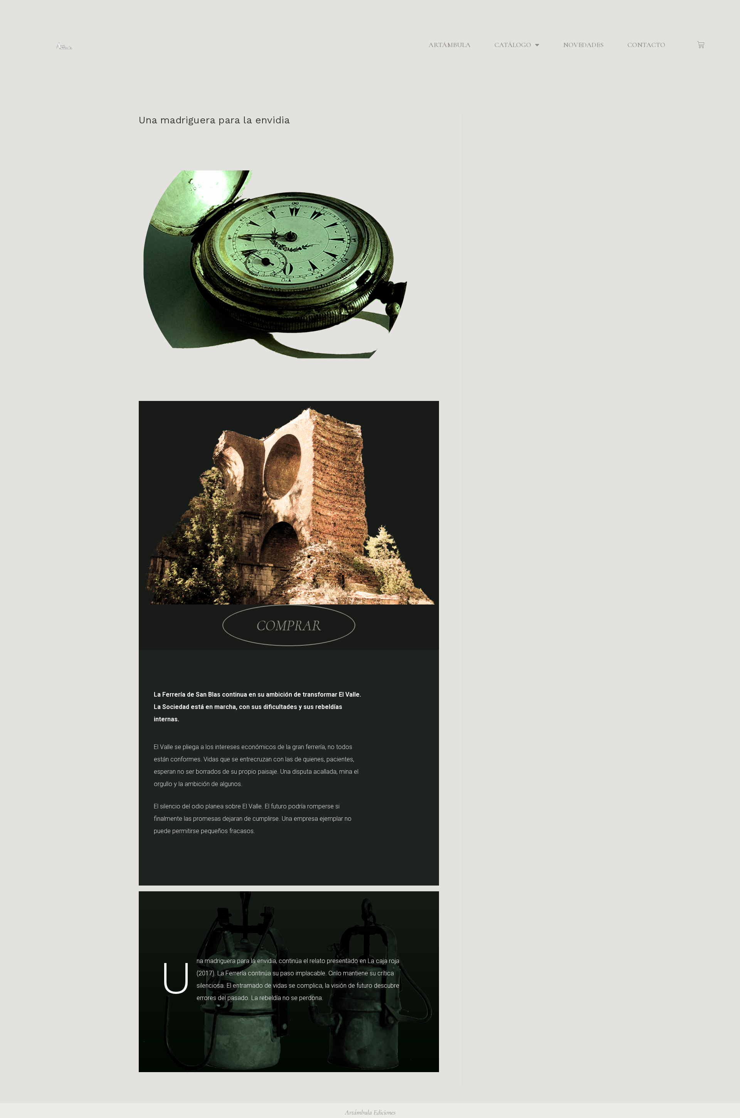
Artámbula (450, 44)
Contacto (646, 44)
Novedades (583, 44)
